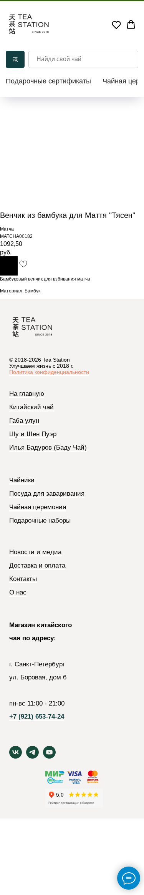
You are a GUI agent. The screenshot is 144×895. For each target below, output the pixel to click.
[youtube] (49, 756)
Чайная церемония (37, 507)
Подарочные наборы (40, 520)
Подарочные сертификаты (48, 81)
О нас (17, 592)
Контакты (23, 579)
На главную (26, 393)
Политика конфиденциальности (49, 372)
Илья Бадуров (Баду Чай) (48, 447)
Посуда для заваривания (46, 493)
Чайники (22, 480)
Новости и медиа (35, 552)
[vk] (15, 756)
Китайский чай (31, 407)
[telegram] (32, 756)
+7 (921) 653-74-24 (36, 716)
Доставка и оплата (37, 565)
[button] (116, 24)
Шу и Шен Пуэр (32, 434)
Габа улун (24, 420)
